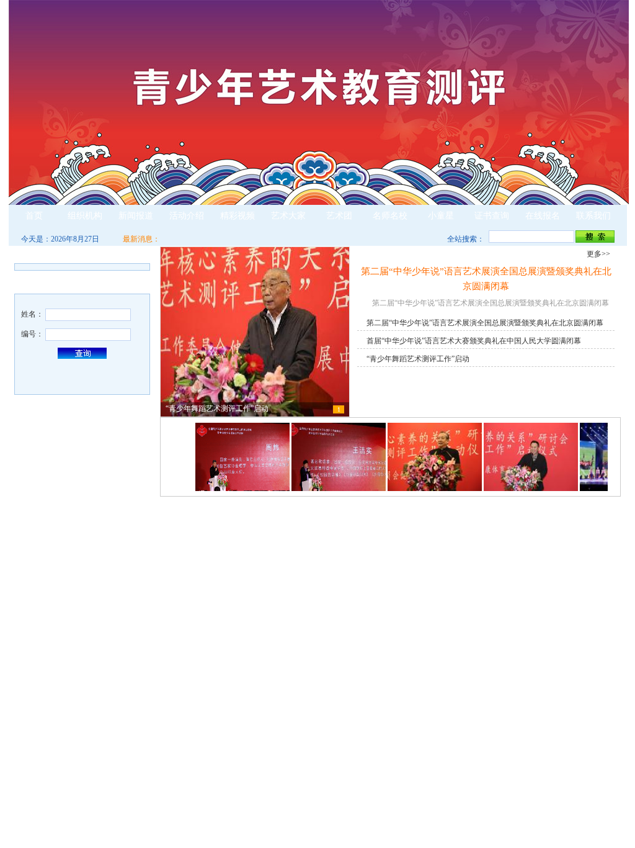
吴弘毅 (36, 543)
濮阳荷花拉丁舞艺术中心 (213, 780)
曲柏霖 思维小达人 (434, 691)
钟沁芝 (415, 705)
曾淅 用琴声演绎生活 (438, 750)
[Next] (613, 458)
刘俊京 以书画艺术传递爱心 (217, 540)
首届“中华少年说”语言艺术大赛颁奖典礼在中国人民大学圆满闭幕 (473, 340)
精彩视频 (237, 215)
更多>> (132, 254)
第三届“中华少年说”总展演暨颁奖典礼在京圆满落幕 (488, 570)
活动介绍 (186, 215)
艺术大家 (288, 215)
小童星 (441, 215)
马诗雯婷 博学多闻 (438, 795)
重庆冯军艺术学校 (202, 750)
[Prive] (190, 458)
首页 (34, 215)
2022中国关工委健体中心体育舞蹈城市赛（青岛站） (488, 540)
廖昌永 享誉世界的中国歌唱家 (221, 585)
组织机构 (85, 215)
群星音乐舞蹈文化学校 (209, 765)
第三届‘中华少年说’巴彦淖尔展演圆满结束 (472, 585)
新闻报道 (135, 215)
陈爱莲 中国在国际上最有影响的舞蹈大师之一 (247, 615)
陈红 (32, 602)
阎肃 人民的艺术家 (202, 645)
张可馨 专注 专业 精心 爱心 (216, 735)
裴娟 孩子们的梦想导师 (210, 691)
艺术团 (339, 215)
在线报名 (542, 215)
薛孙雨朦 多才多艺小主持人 (449, 765)
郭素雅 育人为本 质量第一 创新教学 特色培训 (246, 705)
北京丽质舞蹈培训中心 (209, 795)
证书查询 (491, 215)
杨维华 (36, 573)
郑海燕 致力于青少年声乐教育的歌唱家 (235, 555)
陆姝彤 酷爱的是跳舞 (441, 780)
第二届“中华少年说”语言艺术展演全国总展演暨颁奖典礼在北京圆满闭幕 (484, 322)
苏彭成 (36, 588)
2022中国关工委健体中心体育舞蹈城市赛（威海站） (488, 555)
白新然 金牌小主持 (434, 735)
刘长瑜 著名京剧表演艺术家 (217, 570)
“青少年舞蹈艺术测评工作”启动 (417, 358)
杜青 (32, 558)
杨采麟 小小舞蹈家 (434, 720)
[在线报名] (83, 671)
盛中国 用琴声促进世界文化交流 (225, 630)
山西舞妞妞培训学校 (205, 720)
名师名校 (390, 215)
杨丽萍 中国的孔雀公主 (210, 600)
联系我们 (593, 215)
